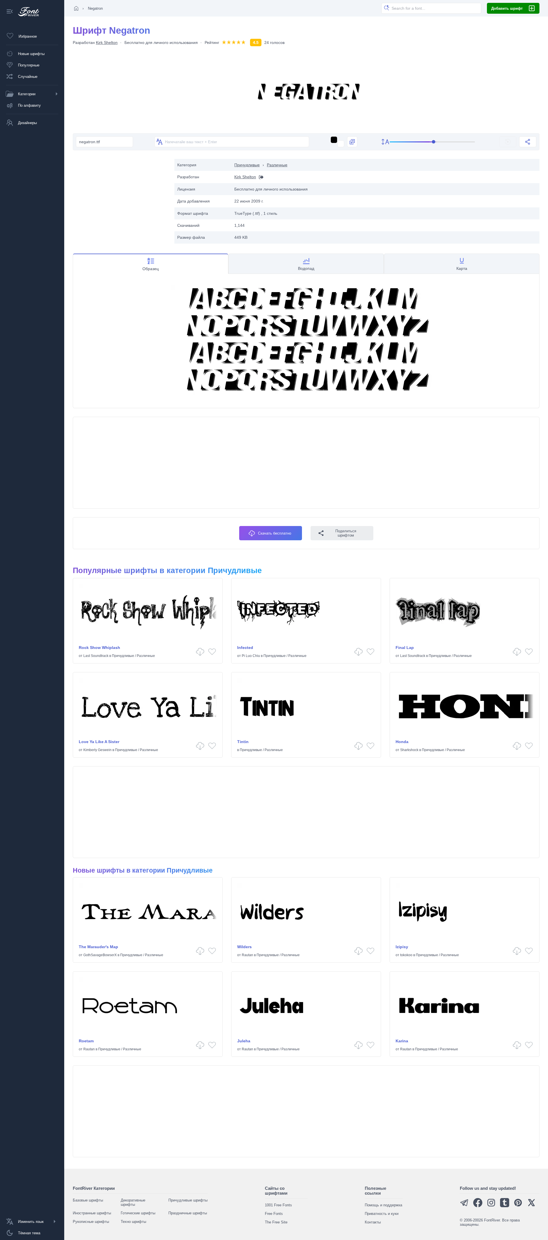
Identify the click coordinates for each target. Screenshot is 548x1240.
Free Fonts (274, 1213)
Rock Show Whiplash (99, 647)
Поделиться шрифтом (345, 533)
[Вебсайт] (259, 177)
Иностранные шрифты (92, 1213)
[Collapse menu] (10, 11)
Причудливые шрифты (187, 1200)
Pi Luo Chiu (251, 656)
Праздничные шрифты (187, 1213)
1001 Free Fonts (278, 1205)
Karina (402, 1041)
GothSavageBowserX (100, 955)
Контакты (373, 1222)
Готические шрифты (138, 1213)
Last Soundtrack (95, 656)
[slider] (432, 141)
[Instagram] (491, 1206)
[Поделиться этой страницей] (527, 141)
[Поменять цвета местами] (352, 141)
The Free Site (276, 1222)
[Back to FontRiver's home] (26, 11)
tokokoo (406, 955)
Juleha (243, 1041)
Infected (245, 647)
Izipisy (402, 946)
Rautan (247, 955)
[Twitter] (531, 1206)
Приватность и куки (381, 1213)
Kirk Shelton (107, 42)
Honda (402, 741)
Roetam (86, 1041)
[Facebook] (477, 1206)
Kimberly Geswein (97, 750)
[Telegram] (464, 1206)
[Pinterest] (518, 1206)
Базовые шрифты (88, 1200)
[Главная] (76, 8)
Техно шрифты (133, 1221)
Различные (277, 165)
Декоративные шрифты (133, 1202)
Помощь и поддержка (383, 1205)
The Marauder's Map (98, 946)
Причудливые (247, 165)
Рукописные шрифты (91, 1221)
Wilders (244, 946)
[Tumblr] (504, 1206)
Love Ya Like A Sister (99, 741)
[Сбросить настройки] (507, 141)
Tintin (243, 741)
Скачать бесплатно (274, 533)
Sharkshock (409, 750)
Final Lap (405, 647)
